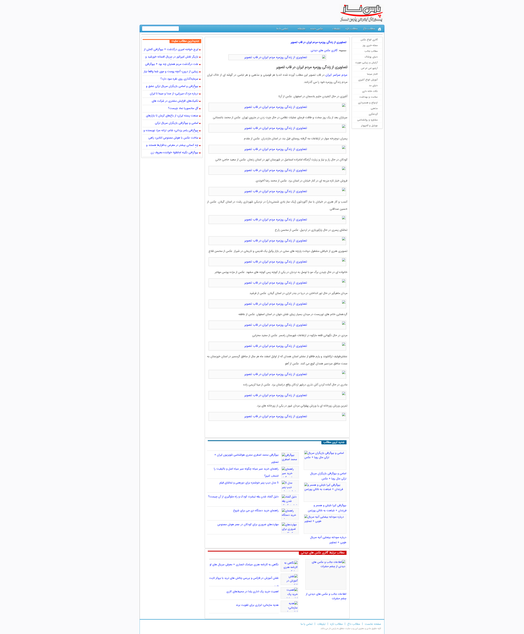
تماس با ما (282, 29)
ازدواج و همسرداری (368, 103)
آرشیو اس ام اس (369, 68)
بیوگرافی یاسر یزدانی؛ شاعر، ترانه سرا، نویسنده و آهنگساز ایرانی (170, 131)
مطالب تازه (352, 29)
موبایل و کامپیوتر (369, 125)
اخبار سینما (372, 74)
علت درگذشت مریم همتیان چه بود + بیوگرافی (171, 64)
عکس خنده (317, 29)
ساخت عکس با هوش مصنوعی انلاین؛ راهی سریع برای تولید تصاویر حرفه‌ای (173, 138)
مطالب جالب (371, 51)
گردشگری (373, 114)
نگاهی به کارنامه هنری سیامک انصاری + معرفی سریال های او (244, 564)
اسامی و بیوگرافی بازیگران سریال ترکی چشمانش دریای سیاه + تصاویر (176, 123)
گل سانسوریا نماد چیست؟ (183, 108)
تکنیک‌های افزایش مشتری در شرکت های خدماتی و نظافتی (175, 101)
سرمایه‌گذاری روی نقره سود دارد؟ (179, 79)
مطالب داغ (369, 29)
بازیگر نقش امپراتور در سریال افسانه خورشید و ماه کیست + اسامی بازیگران (171, 57)
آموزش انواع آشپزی (368, 80)
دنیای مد (373, 85)
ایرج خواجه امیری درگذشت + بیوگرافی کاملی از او (171, 50)
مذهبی (374, 108)
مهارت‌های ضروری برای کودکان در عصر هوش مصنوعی (248, 524)
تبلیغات (336, 29)
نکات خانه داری (370, 91)
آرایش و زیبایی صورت (366, 62)
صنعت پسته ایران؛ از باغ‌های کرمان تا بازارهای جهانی (172, 116)
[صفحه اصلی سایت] (379, 29)
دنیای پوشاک (371, 57)
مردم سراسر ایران (336, 74)
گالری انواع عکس (369, 40)
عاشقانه (301, 29)
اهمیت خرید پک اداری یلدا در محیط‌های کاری (252, 591)
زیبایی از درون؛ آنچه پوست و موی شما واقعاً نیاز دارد (171, 72)
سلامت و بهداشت (368, 97)
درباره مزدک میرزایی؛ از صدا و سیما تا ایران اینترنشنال (174, 94)
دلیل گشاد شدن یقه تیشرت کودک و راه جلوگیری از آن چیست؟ (243, 496)
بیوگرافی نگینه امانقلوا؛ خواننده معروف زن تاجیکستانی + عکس (174, 153)
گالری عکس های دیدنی (324, 50)
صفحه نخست (373, 624)
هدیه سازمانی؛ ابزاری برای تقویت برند (257, 605)
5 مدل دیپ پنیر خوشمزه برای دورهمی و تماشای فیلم (249, 483)
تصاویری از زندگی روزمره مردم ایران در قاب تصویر (318, 42)
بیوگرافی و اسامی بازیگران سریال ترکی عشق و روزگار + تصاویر (172, 86)
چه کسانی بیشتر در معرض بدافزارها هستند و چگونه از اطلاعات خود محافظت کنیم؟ (172, 145)
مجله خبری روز (370, 45)
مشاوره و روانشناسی (367, 120)
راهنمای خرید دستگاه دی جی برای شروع (256, 510)
